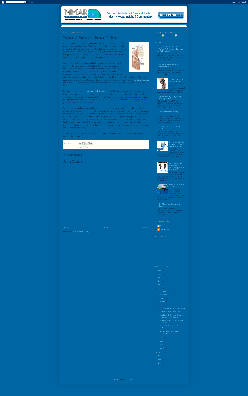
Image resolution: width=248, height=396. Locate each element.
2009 (160, 363)
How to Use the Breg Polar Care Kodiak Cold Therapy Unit (176, 144)
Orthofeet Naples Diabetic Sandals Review (171, 321)
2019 (160, 270)
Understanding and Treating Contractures (168, 112)
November (163, 294)
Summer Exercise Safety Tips (170, 311)
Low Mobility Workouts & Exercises (172, 308)
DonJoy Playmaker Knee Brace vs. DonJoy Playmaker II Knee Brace (176, 166)
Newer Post (68, 227)
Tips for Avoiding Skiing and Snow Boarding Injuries (171, 97)
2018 (160, 274)
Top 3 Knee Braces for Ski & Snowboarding (169, 65)
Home (106, 227)
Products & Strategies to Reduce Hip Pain (172, 327)
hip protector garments (86, 147)
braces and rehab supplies (95, 91)
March (162, 348)
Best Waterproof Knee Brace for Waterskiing (170, 332)
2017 (160, 277)
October (163, 298)
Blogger (131, 379)
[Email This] (80, 143)
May (161, 341)
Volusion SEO (165, 229)
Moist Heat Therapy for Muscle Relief (169, 128)
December (163, 291)
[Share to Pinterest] (91, 143)
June (161, 337)
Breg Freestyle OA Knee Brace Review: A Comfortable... (170, 316)
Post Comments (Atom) (81, 231)
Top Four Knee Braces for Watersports (177, 80)
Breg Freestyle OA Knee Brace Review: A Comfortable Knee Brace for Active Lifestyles (170, 49)
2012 (160, 352)
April (162, 344)
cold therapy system (141, 79)
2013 (160, 288)
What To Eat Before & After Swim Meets (176, 185)
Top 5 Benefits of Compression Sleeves (169, 205)
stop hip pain (98, 147)
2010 (160, 359)
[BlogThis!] (83, 143)
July (161, 305)
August (162, 301)
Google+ (116, 379)
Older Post (144, 227)
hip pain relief (73, 147)
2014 (160, 284)
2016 (160, 281)
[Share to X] (85, 143)
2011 (160, 356)
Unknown (163, 226)
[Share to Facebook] (88, 143)
